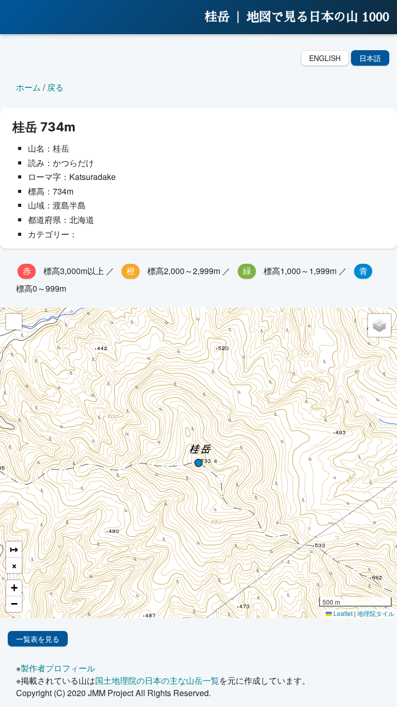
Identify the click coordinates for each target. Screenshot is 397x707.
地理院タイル (375, 613)
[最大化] (14, 321)
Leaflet (342, 613)
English (325, 58)
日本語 (370, 58)
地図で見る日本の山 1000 (318, 17)
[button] (198, 463)
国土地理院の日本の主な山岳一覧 (157, 680)
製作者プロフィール (58, 668)
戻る (55, 87)
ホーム (28, 87)
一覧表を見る (37, 639)
